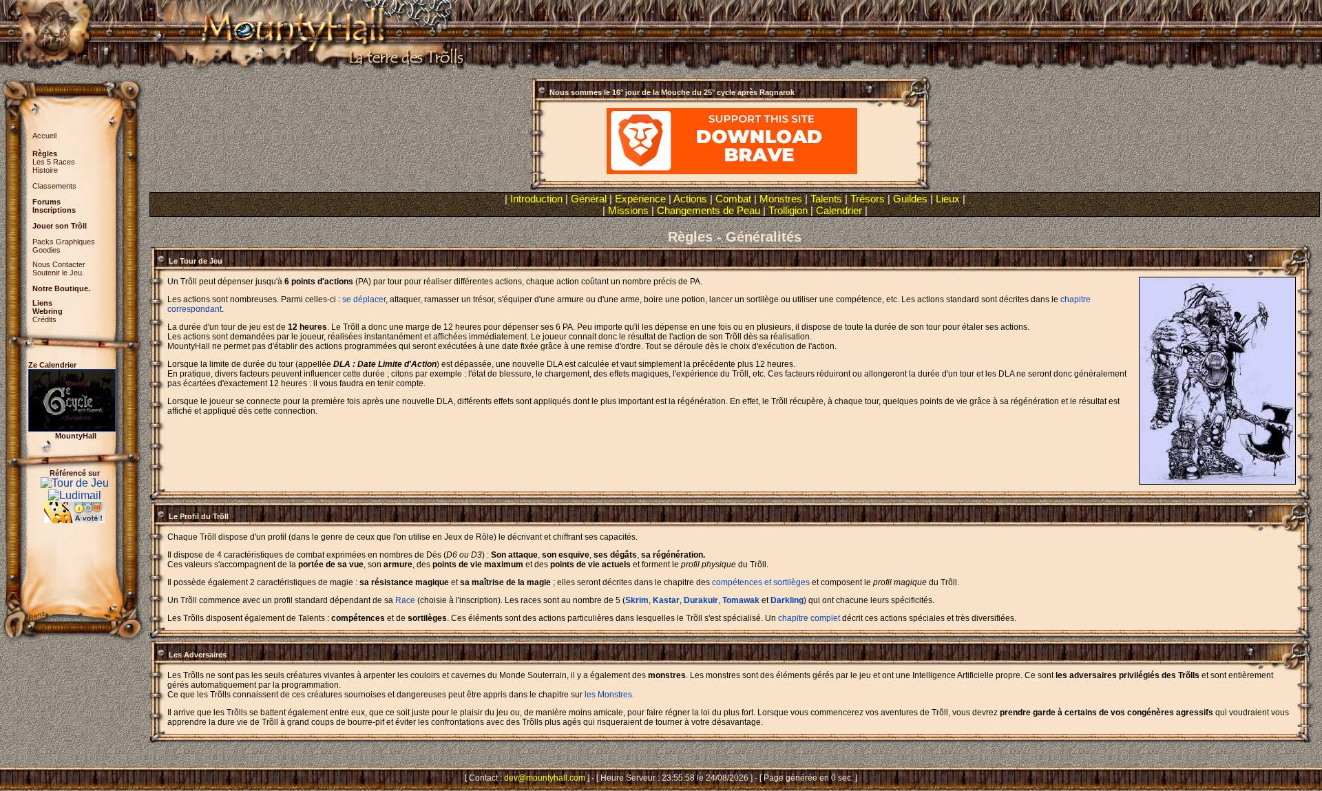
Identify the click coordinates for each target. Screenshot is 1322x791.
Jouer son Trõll (59, 226)
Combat (733, 198)
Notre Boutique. (61, 288)
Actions (690, 198)
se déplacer (364, 299)
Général (589, 198)
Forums (46, 202)
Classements (54, 186)
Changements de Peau (708, 210)
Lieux (948, 198)
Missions (628, 210)
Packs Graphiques (63, 242)
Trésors (867, 198)
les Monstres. (609, 694)
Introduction (536, 198)
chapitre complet (809, 618)
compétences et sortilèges (761, 582)
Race (405, 600)
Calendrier (839, 210)
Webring (47, 311)
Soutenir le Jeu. (58, 272)
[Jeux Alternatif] (74, 508)
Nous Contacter (58, 264)
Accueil (44, 135)
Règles (44, 153)
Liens (42, 303)
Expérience (640, 198)
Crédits (44, 319)
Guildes (910, 198)
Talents (826, 198)
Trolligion (788, 210)
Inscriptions (54, 210)
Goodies (46, 250)
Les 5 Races (53, 162)
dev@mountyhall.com (544, 778)
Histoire (45, 170)
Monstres (780, 198)
